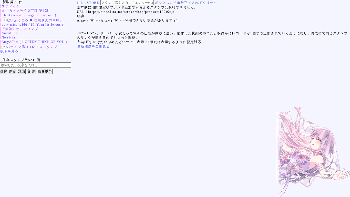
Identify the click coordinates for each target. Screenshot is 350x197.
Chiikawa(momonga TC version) (29, 15)
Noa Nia (8, 37)
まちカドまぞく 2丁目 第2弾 (25, 11)
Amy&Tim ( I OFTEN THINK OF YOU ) (34, 42)
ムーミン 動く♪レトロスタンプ (32, 47)
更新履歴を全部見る (93, 46)
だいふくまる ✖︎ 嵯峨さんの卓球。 (35, 20)
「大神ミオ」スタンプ (20, 29)
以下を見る (9, 51)
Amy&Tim (10, 33)
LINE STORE (88, 3)
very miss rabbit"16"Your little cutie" (33, 24)
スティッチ (11, 6)
